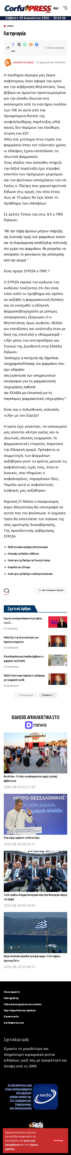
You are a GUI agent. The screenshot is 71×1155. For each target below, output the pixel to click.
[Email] (30, 45)
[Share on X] (19, 45)
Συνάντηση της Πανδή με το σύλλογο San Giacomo (30, 574)
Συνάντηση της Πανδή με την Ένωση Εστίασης (29, 560)
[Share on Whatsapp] (24, 45)
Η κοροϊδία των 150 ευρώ (19, 567)
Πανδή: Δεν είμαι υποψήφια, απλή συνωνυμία (28, 547)
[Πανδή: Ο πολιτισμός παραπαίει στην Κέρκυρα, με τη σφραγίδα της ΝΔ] (57, 679)
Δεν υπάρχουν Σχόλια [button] (52, 590)
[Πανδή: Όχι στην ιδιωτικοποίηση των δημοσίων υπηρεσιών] (57, 641)
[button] (58, 1140)
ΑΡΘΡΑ (10, 26)
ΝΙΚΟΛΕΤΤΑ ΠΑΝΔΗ (23, 62)
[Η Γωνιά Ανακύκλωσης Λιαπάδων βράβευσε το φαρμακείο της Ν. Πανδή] (57, 660)
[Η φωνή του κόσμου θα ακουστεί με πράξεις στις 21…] (57, 622)
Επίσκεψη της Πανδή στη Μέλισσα (23, 554)
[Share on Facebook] (13, 45)
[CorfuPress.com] (27, 8)
